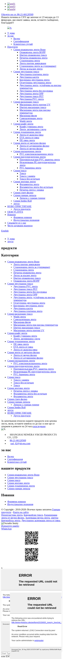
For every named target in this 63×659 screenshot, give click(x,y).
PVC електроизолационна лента (36, 154)
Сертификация (21, 41)
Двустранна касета (29, 77)
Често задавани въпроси (20, 225)
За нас (10, 36)
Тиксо (23, 173)
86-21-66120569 (18, 440)
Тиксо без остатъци (30, 179)
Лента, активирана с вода (33, 129)
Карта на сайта (21, 512)
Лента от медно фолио (31, 148)
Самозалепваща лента (31, 118)
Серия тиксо (19, 170)
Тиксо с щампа (27, 176)
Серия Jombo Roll (22, 201)
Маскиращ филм (28, 115)
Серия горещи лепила (24, 195)
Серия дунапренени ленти (27, 132)
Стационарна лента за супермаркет (38, 66)
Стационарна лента (30, 60)
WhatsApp (6, 528)
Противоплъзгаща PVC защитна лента (40, 159)
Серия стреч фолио (23, 192)
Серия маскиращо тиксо (26, 102)
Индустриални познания (26, 220)
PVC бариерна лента (30, 168)
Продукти (12, 47)
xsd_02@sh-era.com (20, 443)
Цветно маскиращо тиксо (33, 107)
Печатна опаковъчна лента (33, 58)
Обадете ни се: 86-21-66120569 (17, 14)
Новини (11, 214)
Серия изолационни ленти (27, 151)
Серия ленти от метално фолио (29, 143)
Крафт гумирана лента (31, 126)
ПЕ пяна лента (27, 140)
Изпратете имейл (10, 526)
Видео (16, 38)
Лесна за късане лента (31, 69)
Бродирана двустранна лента (35, 80)
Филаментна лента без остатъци (36, 187)
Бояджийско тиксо (33, 515)
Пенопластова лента (11, 515)
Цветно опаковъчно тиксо (33, 55)
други (16, 203)
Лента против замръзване (33, 63)
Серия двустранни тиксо (26, 71)
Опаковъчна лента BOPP (33, 52)
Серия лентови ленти (24, 181)
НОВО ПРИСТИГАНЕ (19, 206)
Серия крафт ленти (23, 124)
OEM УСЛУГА (15, 212)
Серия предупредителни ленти (29, 157)
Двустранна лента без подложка (36, 91)
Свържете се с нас (16, 223)
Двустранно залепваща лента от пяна (40, 520)
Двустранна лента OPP (31, 93)
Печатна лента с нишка (32, 190)
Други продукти (22, 209)
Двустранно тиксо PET (32, 96)
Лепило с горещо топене (32, 198)
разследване (39, 426)
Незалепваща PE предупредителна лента (34, 371)
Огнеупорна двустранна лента (35, 82)
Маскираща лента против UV (35, 104)
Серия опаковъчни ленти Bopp (29, 49)
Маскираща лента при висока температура (35, 325)
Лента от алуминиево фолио (34, 146)
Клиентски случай (23, 44)
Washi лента (26, 121)
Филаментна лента (29, 184)
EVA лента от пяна (29, 137)
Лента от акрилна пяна (31, 135)
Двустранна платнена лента (34, 74)
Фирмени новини (22, 217)
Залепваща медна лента (37, 517)
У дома (11, 33)
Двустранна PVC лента (32, 99)
